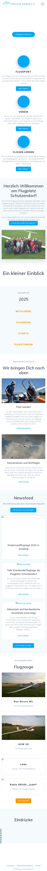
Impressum (11, 866)
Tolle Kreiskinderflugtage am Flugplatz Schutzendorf (23, 572)
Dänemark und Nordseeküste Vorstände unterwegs (23, 611)
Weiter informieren (23, 428)
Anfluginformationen (23, 34)
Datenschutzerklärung (25, 866)
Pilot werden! (23, 41)
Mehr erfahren (23, 482)
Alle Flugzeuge (23, 801)
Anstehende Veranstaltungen (23, 510)
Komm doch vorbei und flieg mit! (23, 223)
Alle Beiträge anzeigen (23, 645)
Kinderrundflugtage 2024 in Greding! (23, 547)
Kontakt (37, 866)
